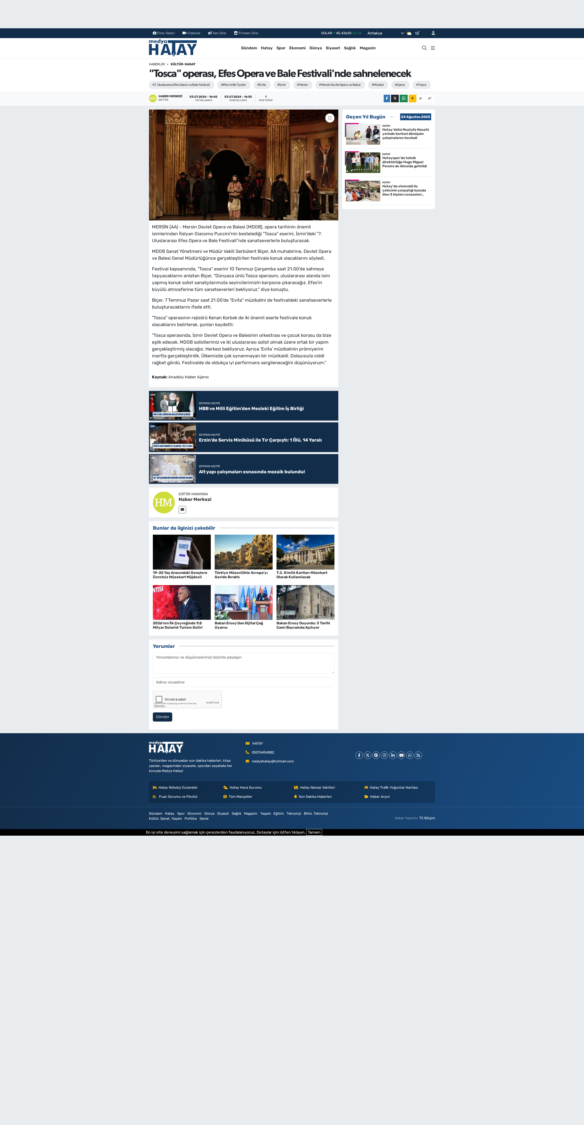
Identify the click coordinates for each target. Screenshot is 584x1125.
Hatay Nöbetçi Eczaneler (178, 787)
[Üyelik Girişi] (431, 33)
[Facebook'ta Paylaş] (387, 98)
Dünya (316, 48)
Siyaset (333, 48)
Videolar (194, 33)
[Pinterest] (376, 755)
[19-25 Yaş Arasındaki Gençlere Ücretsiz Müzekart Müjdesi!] (182, 551)
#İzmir (281, 85)
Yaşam (265, 813)
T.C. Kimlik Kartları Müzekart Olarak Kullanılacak (301, 574)
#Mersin (302, 85)
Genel (204, 818)
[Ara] (424, 48)
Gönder (162, 716)
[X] (367, 755)
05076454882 (263, 752)
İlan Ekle (219, 33)
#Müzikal (378, 85)
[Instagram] (384, 755)
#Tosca (421, 85)
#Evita (261, 85)
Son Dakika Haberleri (315, 797)
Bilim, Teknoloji (316, 813)
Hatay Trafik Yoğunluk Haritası (394, 787)
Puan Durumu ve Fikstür (178, 797)
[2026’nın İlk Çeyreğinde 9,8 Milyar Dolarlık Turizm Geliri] (182, 602)
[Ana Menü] (433, 48)
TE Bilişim (427, 818)
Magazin (368, 48)
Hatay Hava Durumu (246, 787)
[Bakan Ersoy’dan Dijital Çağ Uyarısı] (244, 602)
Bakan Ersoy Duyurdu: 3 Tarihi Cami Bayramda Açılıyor (303, 625)
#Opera (400, 85)
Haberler (157, 64)
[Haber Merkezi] (164, 502)
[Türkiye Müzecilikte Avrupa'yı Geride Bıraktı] (244, 551)
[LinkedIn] (393, 755)
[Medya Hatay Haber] (173, 48)
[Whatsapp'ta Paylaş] (404, 98)
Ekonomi (297, 48)
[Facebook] (359, 755)
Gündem (249, 48)
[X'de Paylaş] (395, 98)
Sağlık (350, 48)
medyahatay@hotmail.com (273, 761)
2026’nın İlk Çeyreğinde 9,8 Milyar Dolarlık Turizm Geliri (178, 625)
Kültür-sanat (183, 64)
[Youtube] (401, 755)
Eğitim (279, 813)
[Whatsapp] (410, 755)
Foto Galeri (166, 33)
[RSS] (418, 755)
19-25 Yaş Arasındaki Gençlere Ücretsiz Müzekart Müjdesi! (180, 574)
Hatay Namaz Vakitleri (317, 787)
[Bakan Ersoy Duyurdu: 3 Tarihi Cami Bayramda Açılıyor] (305, 602)
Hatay (267, 48)
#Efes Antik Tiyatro (233, 85)
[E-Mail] (182, 509)
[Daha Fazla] (412, 98)
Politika (191, 818)
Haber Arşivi (380, 797)
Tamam (314, 832)
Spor (280, 48)
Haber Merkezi (195, 499)
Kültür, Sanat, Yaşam (165, 818)
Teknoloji (294, 813)
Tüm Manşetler (240, 797)
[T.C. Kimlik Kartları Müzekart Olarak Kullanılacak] (305, 551)
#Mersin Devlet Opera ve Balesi (339, 85)
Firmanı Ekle (248, 33)
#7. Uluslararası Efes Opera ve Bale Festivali (181, 85)
